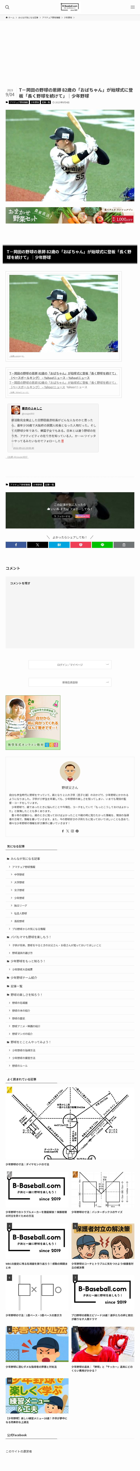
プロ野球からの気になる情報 (28, 929)
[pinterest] (77, 831)
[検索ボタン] (7, 7)
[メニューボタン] (132, 7)
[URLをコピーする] (124, 545)
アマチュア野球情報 (19, 102)
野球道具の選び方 (22, 953)
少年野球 (35, 102)
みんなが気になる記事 (25, 858)
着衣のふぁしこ (32, 408)
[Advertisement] (70, 59)
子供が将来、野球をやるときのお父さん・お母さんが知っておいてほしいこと (56, 945)
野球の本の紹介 (21, 1010)
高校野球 (19, 921)
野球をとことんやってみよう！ (31, 1042)
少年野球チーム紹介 (24, 977)
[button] (16, 545)
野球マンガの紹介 (22, 1034)
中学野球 (19, 874)
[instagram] (72, 831)
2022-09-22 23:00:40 (23, 447)
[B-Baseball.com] (70, 7)
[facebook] (63, 831)
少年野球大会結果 (22, 969)
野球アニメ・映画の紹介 (26, 1026)
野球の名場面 (20, 1003)
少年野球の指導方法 (23, 1050)
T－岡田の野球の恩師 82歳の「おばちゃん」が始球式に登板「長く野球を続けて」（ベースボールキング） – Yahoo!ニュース (63, 384)
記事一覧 (46, 102)
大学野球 (19, 882)
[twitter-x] (67, 831)
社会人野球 (20, 913)
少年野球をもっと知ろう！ (28, 961)
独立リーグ (20, 905)
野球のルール (20, 1066)
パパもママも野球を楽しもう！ (31, 937)
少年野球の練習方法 (23, 1058)
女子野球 (19, 890)
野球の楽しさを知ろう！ (27, 994)
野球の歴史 (18, 1018)
